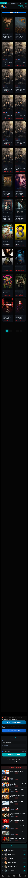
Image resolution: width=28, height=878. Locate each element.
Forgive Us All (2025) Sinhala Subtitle (16, 777)
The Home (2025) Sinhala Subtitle (17, 820)
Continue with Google (14, 762)
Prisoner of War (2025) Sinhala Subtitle (17, 796)
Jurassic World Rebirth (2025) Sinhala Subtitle (16, 832)
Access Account (14, 755)
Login (21, 6)
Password (5, 745)
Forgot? (24, 751)
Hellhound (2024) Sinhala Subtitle (17, 838)
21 (17, 330)
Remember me (7, 751)
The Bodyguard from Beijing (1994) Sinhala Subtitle (18, 784)
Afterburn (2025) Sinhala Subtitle (17, 789)
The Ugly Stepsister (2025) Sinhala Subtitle (17, 814)
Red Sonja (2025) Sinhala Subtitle (17, 808)
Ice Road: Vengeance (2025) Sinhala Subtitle (18, 826)
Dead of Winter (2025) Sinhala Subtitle (16, 802)
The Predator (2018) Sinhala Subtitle (11, 3)
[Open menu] (26, 6)
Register (19, 759)
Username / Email (7, 740)
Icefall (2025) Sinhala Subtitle (16, 771)
